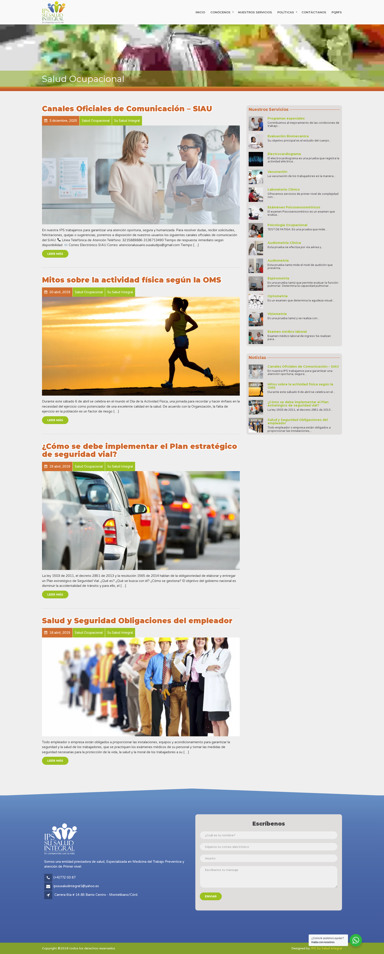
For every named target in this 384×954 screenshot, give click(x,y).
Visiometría (277, 314)
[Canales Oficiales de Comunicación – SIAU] (141, 174)
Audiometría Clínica (284, 243)
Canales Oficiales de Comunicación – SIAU (127, 108)
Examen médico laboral (287, 332)
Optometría (278, 296)
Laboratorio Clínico (284, 189)
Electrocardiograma (284, 154)
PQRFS (337, 12)
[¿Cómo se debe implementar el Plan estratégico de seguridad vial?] (141, 520)
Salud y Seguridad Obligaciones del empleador (137, 620)
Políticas (285, 12)
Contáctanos (314, 12)
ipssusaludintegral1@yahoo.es (76, 886)
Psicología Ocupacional (287, 225)
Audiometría (278, 261)
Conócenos (220, 12)
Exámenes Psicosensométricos (294, 207)
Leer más (55, 253)
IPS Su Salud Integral (326, 948)
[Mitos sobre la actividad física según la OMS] (141, 346)
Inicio (200, 12)
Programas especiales (286, 118)
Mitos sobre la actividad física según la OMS (131, 279)
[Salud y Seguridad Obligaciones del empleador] (141, 686)
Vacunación (277, 172)
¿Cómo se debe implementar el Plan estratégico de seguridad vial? (139, 450)
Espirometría (278, 278)
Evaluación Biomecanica (288, 136)
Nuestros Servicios (255, 12)
